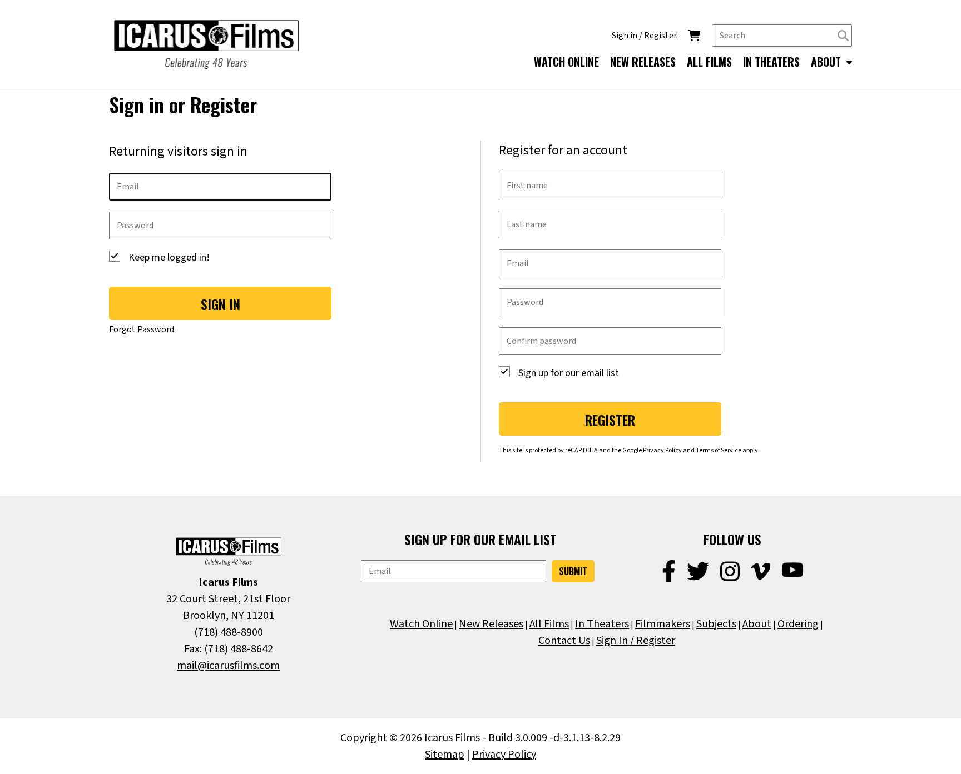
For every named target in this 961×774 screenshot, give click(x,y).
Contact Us (564, 640)
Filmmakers (662, 624)
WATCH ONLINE (566, 61)
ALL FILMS (709, 61)
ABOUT (827, 61)
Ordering (798, 624)
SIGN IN (220, 304)
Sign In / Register (635, 640)
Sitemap (444, 754)
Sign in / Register (644, 35)
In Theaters (602, 624)
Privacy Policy (662, 450)
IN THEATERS (771, 61)
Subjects (716, 624)
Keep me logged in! (169, 257)
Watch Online (421, 624)
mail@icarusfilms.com (228, 665)
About (756, 624)
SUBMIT (573, 571)
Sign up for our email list (568, 373)
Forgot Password (141, 329)
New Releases (491, 624)
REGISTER (610, 420)
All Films (549, 624)
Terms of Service (718, 450)
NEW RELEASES (643, 61)
